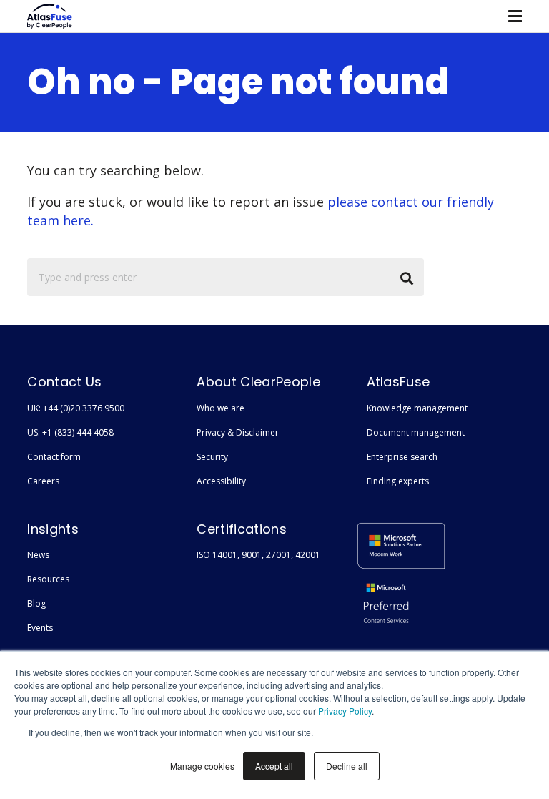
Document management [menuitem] (416, 432)
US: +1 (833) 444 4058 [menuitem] (70, 432)
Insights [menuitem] (53, 529)
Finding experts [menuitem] (398, 481)
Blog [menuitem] (36, 603)
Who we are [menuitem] (220, 408)
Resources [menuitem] (48, 579)
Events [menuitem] (40, 628)
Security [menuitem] (212, 457)
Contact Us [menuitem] (64, 382)
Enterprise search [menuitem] (402, 457)
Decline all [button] (346, 766)
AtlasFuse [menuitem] (398, 382)
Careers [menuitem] (43, 481)
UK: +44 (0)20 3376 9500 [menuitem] (75, 408)
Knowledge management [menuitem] (417, 408)
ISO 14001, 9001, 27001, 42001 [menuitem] (258, 555)
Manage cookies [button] (202, 766)
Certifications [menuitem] (241, 529)
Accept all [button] (274, 766)
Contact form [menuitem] (54, 457)
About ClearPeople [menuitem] (258, 382)
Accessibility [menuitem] (221, 481)
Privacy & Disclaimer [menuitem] (238, 432)
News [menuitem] (38, 555)
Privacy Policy (345, 711)
